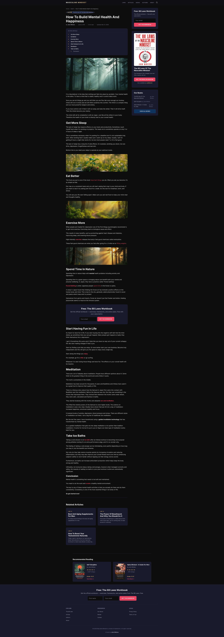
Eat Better (73, 36)
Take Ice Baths (75, 48)
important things (96, 180)
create (88, 483)
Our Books (100, 611)
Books (138, 2)
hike (82, 358)
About (152, 2)
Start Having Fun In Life (77, 44)
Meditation (74, 46)
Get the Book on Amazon (144, 79)
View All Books (145, 111)
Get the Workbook (105, 319)
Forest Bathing (71, 286)
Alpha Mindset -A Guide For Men (143, 105)
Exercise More (75, 39)
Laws (124, 2)
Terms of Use (132, 614)
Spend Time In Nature (76, 41)
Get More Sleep (75, 34)
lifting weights (121, 243)
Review (99, 614)
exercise (79, 239)
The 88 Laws (69, 611)
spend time (97, 286)
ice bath (87, 440)
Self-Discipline (142, 101)
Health (72, 8)
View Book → (90, 579)
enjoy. (86, 354)
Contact (100, 617)
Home (67, 8)
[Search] (157, 2)
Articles (131, 2)
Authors (145, 2)
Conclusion (76, 51)
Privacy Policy (133, 611)
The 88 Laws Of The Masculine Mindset (144, 97)
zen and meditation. (107, 401)
